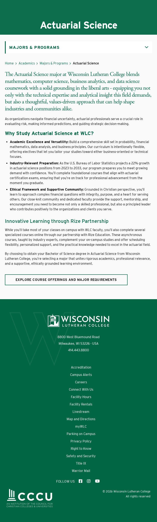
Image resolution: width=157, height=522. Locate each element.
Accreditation (81, 367)
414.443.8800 (78, 350)
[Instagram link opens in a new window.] (89, 481)
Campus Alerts (81, 375)
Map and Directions (81, 419)
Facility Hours (81, 397)
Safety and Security (81, 456)
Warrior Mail (81, 471)
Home (9, 63)
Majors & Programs (54, 63)
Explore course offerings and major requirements (66, 280)
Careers (81, 382)
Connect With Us (81, 390)
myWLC (81, 426)
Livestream (81, 412)
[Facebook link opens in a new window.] (81, 481)
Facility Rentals (81, 404)
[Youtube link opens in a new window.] (97, 481)
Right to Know (81, 449)
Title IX (81, 463)
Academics (27, 63)
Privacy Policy (81, 441)
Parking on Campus (81, 434)
